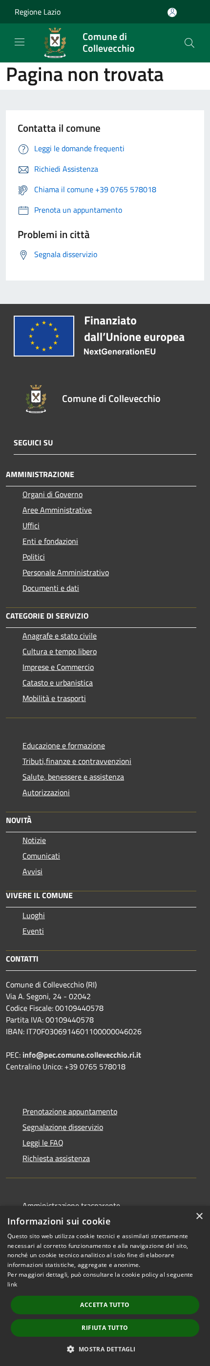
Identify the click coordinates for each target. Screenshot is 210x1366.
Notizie (34, 840)
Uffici (31, 525)
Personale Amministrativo (65, 572)
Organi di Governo (52, 494)
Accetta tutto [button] (104, 1305)
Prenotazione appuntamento (69, 1111)
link (12, 1284)
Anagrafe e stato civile (59, 636)
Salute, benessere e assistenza (73, 777)
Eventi (33, 931)
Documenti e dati (50, 588)
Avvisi (32, 871)
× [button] (199, 1216)
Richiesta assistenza (56, 1158)
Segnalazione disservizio (62, 1127)
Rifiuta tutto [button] (105, 1328)
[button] (104, 1349)
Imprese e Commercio (58, 667)
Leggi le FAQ (42, 1142)
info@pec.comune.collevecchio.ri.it (81, 1055)
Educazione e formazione (63, 745)
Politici (33, 556)
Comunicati (41, 856)
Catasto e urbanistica (57, 682)
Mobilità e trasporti (54, 698)
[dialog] (105, 1286)
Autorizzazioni (46, 792)
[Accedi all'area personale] (172, 12)
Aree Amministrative (57, 510)
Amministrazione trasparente (71, 1205)
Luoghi (33, 915)
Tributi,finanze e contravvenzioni (76, 761)
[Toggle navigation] (19, 42)
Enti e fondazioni (50, 541)
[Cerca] (189, 43)
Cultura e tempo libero (59, 651)
